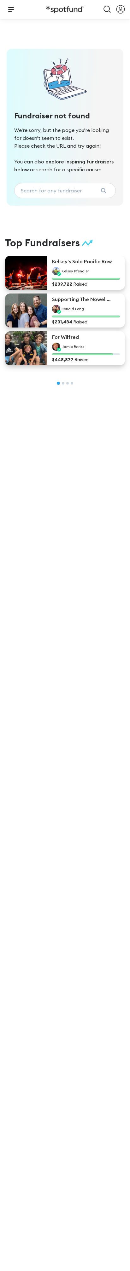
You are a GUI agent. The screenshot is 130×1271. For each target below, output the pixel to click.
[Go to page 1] (58, 383)
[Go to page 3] (67, 383)
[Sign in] (120, 9)
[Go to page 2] (63, 383)
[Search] (107, 9)
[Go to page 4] (72, 383)
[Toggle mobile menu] (11, 9)
